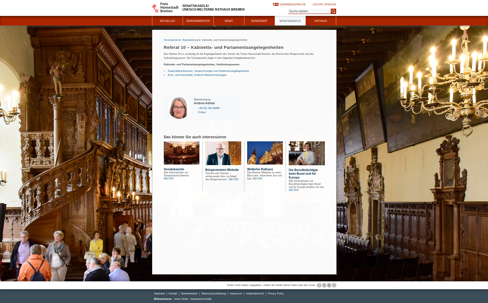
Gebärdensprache (293, 4)
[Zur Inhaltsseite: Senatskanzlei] (182, 153)
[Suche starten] (333, 11)
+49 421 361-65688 (209, 108)
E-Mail (201, 112)
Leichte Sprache (324, 4)
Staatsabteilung (190, 40)
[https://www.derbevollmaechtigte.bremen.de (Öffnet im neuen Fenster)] (307, 153)
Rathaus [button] (320, 20)
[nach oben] (476, 291)
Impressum (236, 293)
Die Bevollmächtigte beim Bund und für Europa (303, 173)
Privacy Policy (276, 293)
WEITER (169, 178)
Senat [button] (229, 20)
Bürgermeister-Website (222, 169)
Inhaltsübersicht (255, 293)
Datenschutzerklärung (214, 293)
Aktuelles (167, 20)
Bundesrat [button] (259, 20)
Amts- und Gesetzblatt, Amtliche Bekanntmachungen (197, 75)
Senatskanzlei (171, 40)
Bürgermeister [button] (198, 20)
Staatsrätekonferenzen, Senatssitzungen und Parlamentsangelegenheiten (208, 71)
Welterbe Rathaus (260, 169)
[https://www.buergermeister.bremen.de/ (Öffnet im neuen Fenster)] (223, 153)
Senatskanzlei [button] (290, 20)
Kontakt (173, 293)
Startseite (159, 293)
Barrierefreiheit (189, 293)
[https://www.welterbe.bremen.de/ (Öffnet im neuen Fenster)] (265, 153)
